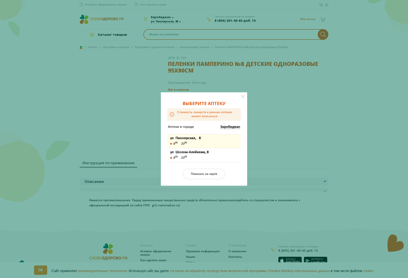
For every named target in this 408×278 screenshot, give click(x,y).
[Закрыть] (243, 96)
